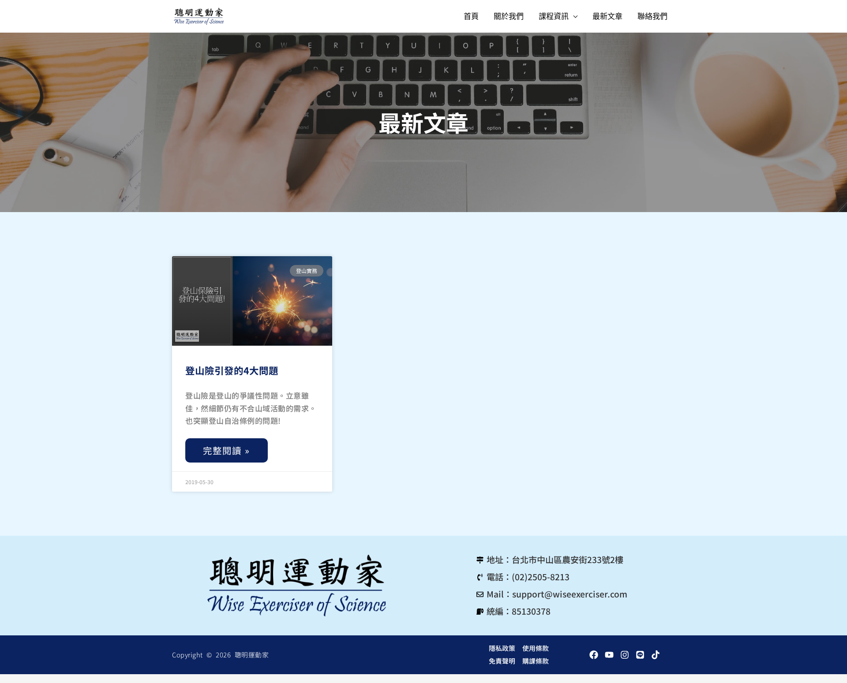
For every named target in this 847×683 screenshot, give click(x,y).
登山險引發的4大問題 (231, 370)
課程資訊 (554, 16)
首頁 (471, 16)
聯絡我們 (652, 16)
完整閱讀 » (226, 450)
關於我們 (509, 16)
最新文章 (607, 16)
